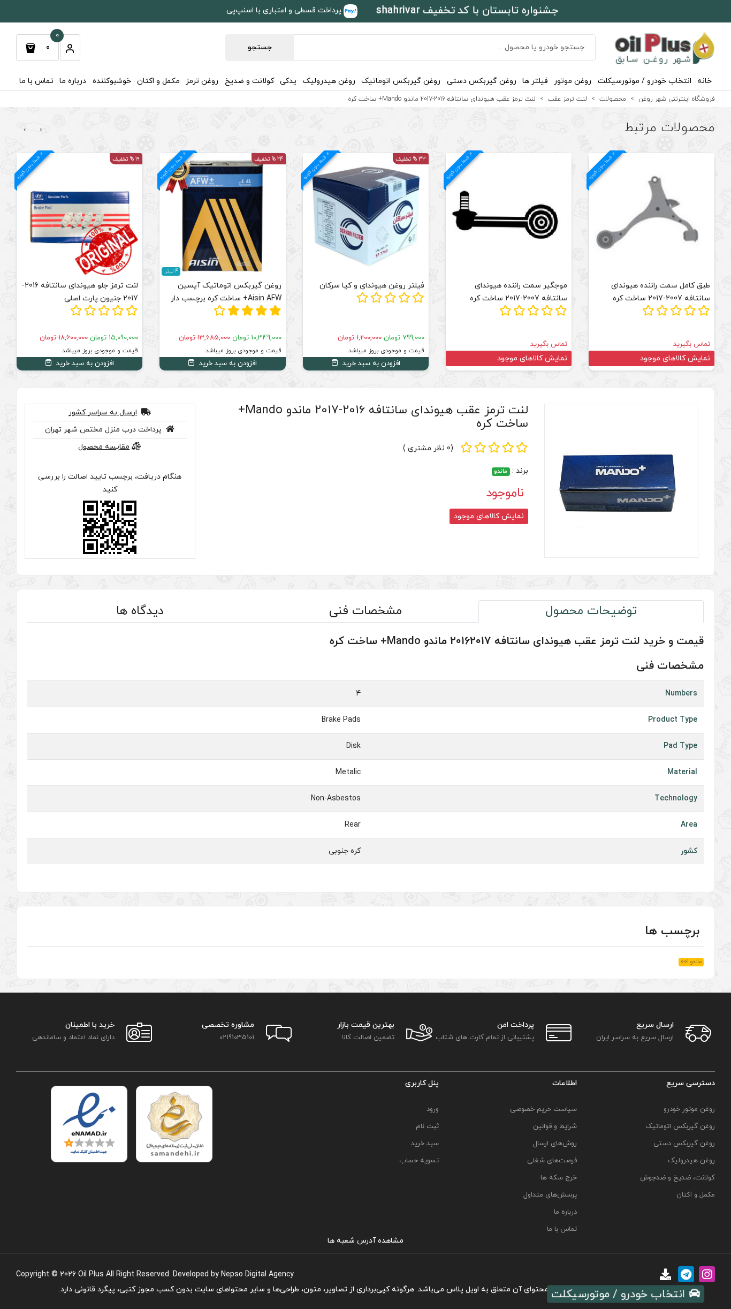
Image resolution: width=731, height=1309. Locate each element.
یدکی (288, 81)
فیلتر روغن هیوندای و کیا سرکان (371, 286)
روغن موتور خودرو (689, 1109)
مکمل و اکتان (158, 81)
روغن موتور (572, 81)
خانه (704, 81)
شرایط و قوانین (555, 1126)
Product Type (672, 720)
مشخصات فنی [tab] (365, 611)
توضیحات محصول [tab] (591, 611)
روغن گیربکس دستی (481, 81)
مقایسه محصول (104, 447)
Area (689, 825)
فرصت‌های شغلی (552, 1161)
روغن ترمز (202, 81)
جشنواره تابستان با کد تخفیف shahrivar (467, 11)
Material (682, 772)
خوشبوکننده (112, 81)
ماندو (500, 471)
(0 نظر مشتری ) (428, 448)
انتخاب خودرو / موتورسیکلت (644, 81)
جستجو (260, 47)
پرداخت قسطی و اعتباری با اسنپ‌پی (285, 10)
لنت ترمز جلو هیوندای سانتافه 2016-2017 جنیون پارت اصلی (80, 292)
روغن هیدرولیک (329, 81)
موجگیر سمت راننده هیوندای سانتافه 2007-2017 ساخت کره (518, 292)
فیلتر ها (535, 81)
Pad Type (680, 746)
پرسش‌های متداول (550, 1195)
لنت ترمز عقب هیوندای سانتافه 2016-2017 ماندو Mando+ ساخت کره (383, 417)
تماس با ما (36, 81)
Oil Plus (91, 1274)
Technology (675, 798)
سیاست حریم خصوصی (543, 1109)
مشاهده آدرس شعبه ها (365, 1241)
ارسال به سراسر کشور (102, 412)
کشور (689, 851)
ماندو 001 (691, 962)
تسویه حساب (418, 1161)
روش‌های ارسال (555, 1143)
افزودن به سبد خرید (370, 363)
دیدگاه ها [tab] (140, 611)
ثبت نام (427, 1126)
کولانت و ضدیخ (249, 81)
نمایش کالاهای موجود (675, 358)
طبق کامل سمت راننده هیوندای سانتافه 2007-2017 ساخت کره (660, 292)
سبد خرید (424, 1143)
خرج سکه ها (558, 1178)
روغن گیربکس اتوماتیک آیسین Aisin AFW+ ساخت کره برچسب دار (226, 292)
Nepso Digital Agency (257, 1274)
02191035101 (236, 1037)
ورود (432, 1109)
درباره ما (72, 81)
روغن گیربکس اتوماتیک (400, 81)
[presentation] (41, 130)
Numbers (681, 693)
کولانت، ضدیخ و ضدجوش (677, 1178)
